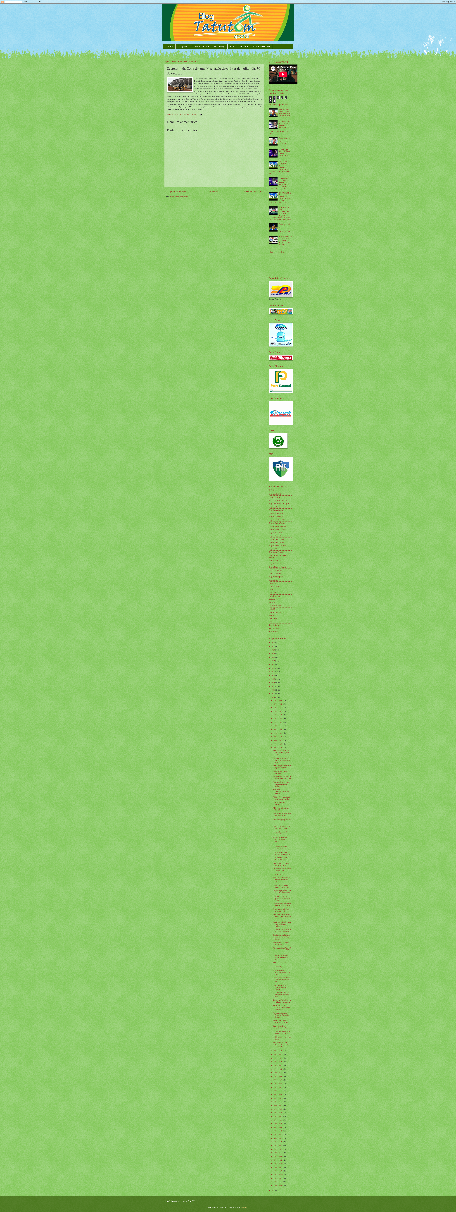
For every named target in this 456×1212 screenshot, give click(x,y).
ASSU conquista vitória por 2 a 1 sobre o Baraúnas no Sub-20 (284, 141)
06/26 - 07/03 (278, 1094)
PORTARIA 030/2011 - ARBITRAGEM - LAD (281, 859)
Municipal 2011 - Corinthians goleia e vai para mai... (281, 791)
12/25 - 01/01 (278, 700)
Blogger (244, 1207)
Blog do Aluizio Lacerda (277, 520)
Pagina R (272, 602)
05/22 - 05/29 (278, 1113)
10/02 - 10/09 (278, 744)
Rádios (271, 622)
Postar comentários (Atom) (179, 196)
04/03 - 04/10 (278, 1138)
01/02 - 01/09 (278, 1185)
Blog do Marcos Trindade (277, 545)
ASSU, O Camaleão (239, 46)
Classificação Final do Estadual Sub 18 (280, 803)
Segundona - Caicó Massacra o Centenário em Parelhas (281, 1007)
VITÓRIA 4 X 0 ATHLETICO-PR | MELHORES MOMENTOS (285, 153)
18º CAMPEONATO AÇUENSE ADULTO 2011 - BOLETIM (281, 1044)
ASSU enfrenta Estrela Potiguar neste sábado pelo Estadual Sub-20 (284, 112)
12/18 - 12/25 (278, 704)
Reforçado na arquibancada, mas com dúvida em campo (282, 821)
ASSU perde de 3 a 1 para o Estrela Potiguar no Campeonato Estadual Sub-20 (285, 228)
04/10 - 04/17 (278, 1134)
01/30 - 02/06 (278, 1171)
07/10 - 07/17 (278, 1087)
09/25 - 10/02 (278, 747)
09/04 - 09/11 (278, 1058)
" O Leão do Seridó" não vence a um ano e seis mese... (281, 994)
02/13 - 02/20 (278, 1163)
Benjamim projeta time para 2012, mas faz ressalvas (282, 891)
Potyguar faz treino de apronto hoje (280, 833)
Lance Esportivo (274, 596)
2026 (273, 642)
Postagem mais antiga (254, 191)
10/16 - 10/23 (278, 737)
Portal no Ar (273, 615)
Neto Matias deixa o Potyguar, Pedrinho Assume (280, 987)
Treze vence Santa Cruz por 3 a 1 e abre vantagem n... (282, 1001)
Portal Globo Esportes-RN (277, 612)
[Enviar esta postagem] (201, 114)
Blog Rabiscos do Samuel (277, 567)
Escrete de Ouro (274, 583)
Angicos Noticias (274, 497)
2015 (273, 682)
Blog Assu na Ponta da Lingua (279, 503)
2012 (273, 693)
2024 (273, 650)
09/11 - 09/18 (278, 1054)
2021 (273, 661)
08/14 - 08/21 (278, 1069)
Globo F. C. (272, 589)
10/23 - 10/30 (278, 733)
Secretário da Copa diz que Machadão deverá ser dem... (282, 980)
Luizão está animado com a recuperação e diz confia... (282, 924)
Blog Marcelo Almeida (276, 564)
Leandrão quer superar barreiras (280, 772)
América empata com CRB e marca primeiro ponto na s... (282, 760)
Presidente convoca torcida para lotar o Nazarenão (282, 904)
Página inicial (215, 191)
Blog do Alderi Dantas (276, 516)
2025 (273, 646)
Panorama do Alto (275, 606)
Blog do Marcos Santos (276, 542)
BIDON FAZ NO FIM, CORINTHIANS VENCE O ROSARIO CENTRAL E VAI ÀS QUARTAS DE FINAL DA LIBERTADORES (280, 213)
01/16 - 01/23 (278, 1178)
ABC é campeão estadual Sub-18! (281, 809)
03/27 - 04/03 (278, 1142)
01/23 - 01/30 (278, 1174)
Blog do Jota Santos (275, 532)
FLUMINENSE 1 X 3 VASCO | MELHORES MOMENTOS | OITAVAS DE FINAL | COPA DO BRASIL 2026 (279, 127)
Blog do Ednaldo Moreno (277, 526)
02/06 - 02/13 (278, 1167)
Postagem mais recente (175, 191)
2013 (273, 690)
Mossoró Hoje (273, 599)
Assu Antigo (219, 46)
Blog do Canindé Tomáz (277, 523)
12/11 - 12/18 (278, 707)
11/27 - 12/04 (278, 715)
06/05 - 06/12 (278, 1105)
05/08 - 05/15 (278, 1120)
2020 (273, 664)
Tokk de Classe (274, 628)
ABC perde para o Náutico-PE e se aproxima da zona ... (282, 916)
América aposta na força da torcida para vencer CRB (282, 777)
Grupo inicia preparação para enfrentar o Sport (281, 886)
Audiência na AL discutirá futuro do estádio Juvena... (281, 839)
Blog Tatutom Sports (276, 576)
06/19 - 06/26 (278, 1098)
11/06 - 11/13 (278, 726)
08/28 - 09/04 (278, 1062)
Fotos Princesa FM (261, 46)
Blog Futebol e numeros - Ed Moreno (278, 556)
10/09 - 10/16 (278, 740)
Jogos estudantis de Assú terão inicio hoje (281, 910)
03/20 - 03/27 (278, 1145)
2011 (273, 697)
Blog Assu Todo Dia (275, 494)
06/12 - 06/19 (278, 1102)
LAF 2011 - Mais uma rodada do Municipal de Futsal (281, 898)
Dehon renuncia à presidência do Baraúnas (282, 1027)
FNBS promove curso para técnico (282, 1038)
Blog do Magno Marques (277, 536)
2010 (273, 1190)
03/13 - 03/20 (278, 1149)
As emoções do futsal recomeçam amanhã (280, 1021)
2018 (273, 672)
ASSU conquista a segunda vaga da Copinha (282, 766)
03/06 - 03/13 (278, 1153)
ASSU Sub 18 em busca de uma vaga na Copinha (282, 798)
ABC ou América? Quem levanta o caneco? (281, 864)
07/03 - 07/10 (278, 1091)
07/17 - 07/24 (278, 1083)
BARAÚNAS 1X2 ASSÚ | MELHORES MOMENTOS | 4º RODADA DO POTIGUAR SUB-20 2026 (280, 198)
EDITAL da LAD (278, 874)
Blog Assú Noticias (275, 507)
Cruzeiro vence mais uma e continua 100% (282, 870)
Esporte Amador (274, 586)
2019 (273, 668)
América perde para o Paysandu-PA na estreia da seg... (281, 1015)
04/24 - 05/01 (278, 1127)
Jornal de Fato (273, 593)
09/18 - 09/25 (278, 1051)
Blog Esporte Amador (276, 552)
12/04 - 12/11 (278, 711)
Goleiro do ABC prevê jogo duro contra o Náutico (282, 930)
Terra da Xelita (274, 625)
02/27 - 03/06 (278, 1156)
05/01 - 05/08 (278, 1123)
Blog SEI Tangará (275, 573)
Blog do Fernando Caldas (277, 529)
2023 (273, 653)
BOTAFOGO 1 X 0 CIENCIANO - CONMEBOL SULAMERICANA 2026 (285, 240)
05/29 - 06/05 (278, 1109)
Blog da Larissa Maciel (276, 513)
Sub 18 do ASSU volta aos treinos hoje (281, 943)
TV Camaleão (273, 631)
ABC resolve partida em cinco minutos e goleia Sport (281, 753)
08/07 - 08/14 (278, 1072)
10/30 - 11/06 (278, 729)
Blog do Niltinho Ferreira (277, 549)
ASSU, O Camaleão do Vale (278, 500)
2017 (273, 675)
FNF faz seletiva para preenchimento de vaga (281, 853)
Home (170, 46)
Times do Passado (200, 46)
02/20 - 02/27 (278, 1160)
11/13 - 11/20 (278, 722)
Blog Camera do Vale (276, 510)
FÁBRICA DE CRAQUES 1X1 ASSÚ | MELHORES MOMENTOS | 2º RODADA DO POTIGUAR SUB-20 (280, 168)
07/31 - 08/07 (278, 1076)
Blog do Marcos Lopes (276, 539)
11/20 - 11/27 (278, 718)
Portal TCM (273, 618)
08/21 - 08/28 (278, 1065)
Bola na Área (273, 580)
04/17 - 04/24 (278, 1131)
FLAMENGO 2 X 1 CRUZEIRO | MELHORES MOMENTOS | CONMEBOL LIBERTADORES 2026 (280, 183)
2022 (273, 657)
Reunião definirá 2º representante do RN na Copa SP (281, 972)
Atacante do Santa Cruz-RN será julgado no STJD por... (282, 950)
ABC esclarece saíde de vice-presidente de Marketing (280, 965)
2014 (273, 686)
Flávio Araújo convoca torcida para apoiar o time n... (280, 957)
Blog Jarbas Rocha (275, 560)
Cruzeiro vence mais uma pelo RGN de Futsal (281, 1032)
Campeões (182, 46)
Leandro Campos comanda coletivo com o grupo (281, 827)
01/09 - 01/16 (278, 1182)
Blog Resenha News (275, 570)
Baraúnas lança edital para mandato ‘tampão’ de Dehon (281, 937)
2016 (273, 679)
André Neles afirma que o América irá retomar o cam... (281, 880)
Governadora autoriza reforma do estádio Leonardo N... (280, 847)
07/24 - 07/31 (278, 1080)
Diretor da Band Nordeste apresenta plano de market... (281, 784)
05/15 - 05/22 (278, 1116)
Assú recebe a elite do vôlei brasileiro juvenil (282, 814)
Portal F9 (272, 609)
